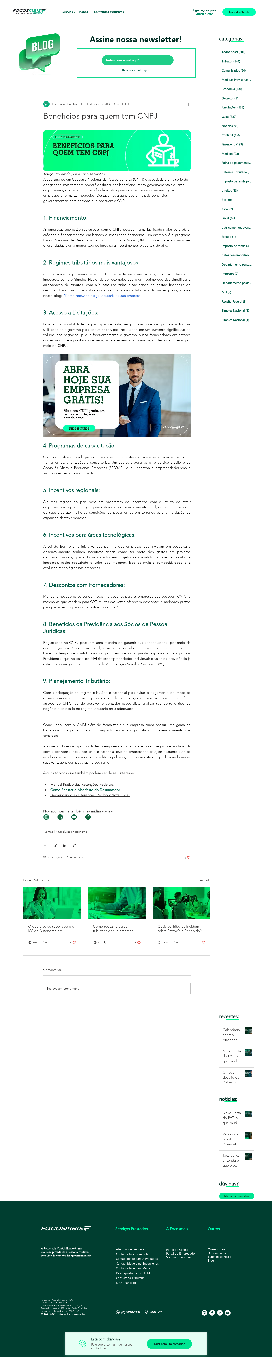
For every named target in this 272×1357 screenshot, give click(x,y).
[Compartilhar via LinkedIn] (65, 845)
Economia (81, 831)
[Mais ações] (188, 104)
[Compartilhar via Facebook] (45, 845)
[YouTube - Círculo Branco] (228, 1313)
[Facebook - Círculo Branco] (212, 1313)
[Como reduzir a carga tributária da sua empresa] (117, 903)
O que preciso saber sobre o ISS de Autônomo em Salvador (51, 928)
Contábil (49, 831)
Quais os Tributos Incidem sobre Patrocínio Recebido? (180, 928)
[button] (67, 12)
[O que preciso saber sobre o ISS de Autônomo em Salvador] (52, 903)
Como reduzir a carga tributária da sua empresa (113, 928)
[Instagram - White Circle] (204, 1313)
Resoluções (65, 831)
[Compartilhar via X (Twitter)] (55, 845)
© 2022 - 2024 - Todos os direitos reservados (63, 1313)
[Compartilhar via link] (74, 845)
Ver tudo (205, 879)
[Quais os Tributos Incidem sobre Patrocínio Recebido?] (181, 903)
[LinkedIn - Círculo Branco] (220, 1313)
